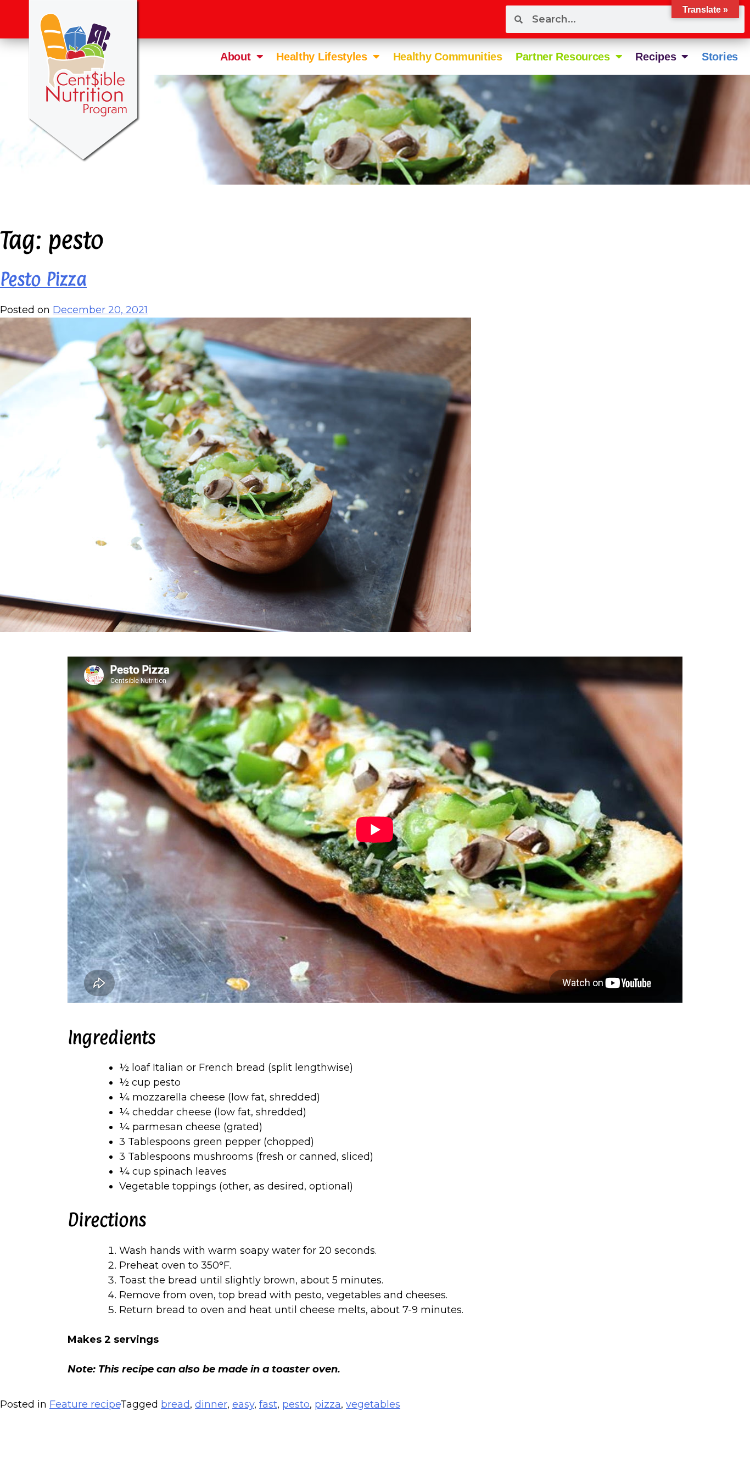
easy (243, 1404)
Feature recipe (84, 1404)
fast (268, 1404)
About (235, 57)
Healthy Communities (447, 57)
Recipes (655, 57)
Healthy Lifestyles (321, 57)
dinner (211, 1404)
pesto (296, 1404)
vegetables (373, 1404)
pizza (328, 1404)
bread (175, 1404)
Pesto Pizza (43, 279)
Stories (720, 57)
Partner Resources (563, 57)
